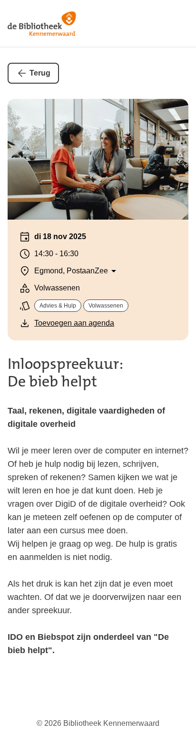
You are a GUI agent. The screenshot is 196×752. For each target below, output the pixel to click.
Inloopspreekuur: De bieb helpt (65, 372)
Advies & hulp (57, 305)
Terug (39, 73)
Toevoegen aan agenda (74, 323)
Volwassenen (105, 305)
